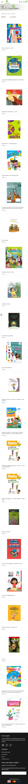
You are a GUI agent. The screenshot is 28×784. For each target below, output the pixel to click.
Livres (9, 8)
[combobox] (17, 17)
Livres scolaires (14, 8)
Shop (6, 8)
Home (3, 8)
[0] (25, 2)
